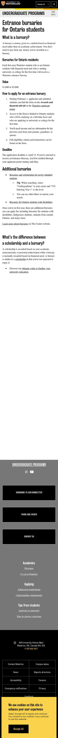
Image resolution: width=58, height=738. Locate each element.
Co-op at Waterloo (29, 574)
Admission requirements (29, 589)
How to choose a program (29, 616)
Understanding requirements (29, 595)
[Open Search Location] (54, 4)
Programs (29, 568)
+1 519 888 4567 (31, 648)
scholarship (20, 259)
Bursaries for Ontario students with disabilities (31, 202)
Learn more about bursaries (15, 223)
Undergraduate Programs (29, 464)
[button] (43, 4)
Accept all (18, 728)
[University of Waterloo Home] (10, 4)
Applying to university (29, 610)
